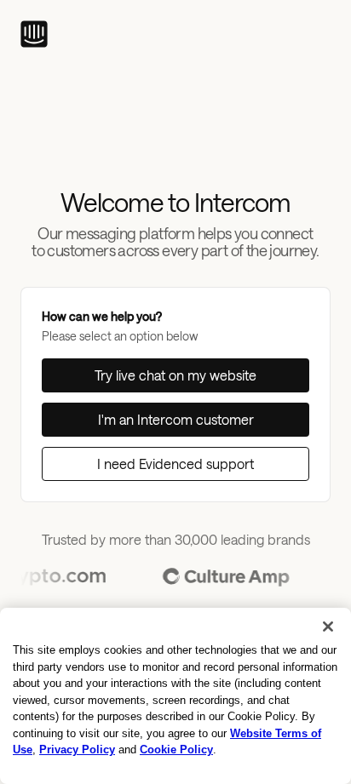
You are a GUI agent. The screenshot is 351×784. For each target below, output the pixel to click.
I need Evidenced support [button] (175, 463)
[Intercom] (34, 34)
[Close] (328, 626)
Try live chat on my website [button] (175, 375)
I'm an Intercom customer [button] (176, 419)
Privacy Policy (77, 749)
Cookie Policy (176, 749)
